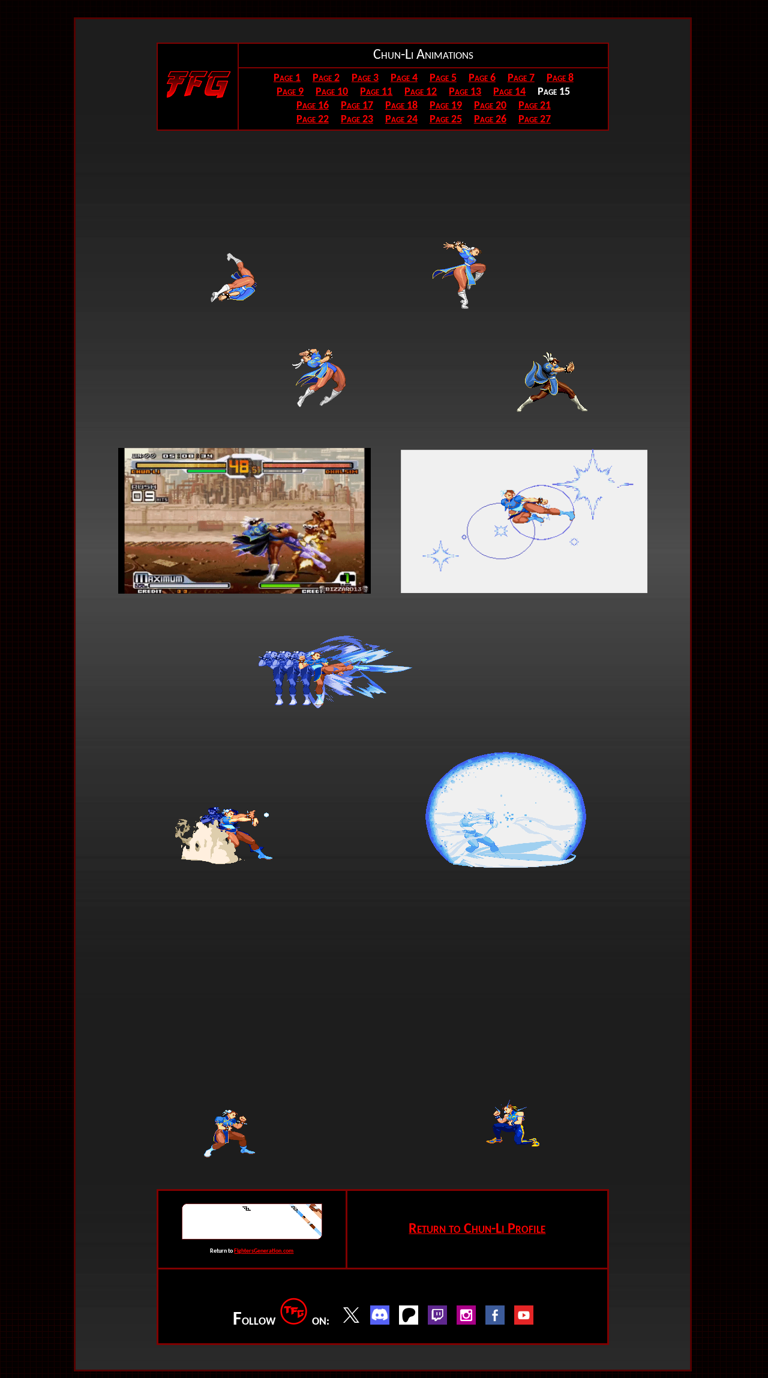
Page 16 (312, 106)
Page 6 (482, 78)
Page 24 (401, 119)
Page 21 (534, 106)
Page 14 (509, 92)
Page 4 (404, 78)
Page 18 (401, 106)
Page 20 (490, 106)
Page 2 (326, 78)
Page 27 (534, 119)
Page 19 (446, 106)
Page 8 (560, 78)
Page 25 (446, 119)
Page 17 (357, 106)
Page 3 (365, 78)
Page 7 (521, 78)
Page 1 (287, 78)
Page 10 (332, 92)
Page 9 (290, 92)
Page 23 (357, 119)
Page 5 (443, 78)
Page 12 (420, 92)
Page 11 (376, 92)
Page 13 (465, 92)
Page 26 (490, 119)
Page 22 (312, 119)
